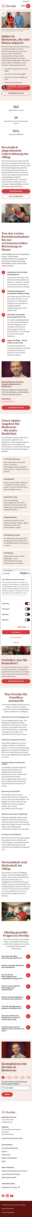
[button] (26, 1)
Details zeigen (22, 627)
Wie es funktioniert (16, 196)
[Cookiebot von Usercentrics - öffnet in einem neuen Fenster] (22, 573)
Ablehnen (16, 642)
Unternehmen (7, 1145)
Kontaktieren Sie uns (16, 93)
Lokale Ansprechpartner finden (12, 1138)
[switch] (27, 609)
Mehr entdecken (8, 1167)
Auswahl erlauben (16, 637)
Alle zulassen (16, 632)
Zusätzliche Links (8, 1184)
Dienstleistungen (16, 191)
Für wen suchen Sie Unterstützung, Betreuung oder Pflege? (14, 1083)
